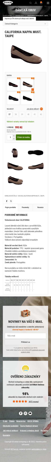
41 (35, 114)
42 (41, 114)
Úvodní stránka (7, 15)
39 (22, 114)
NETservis (14, 449)
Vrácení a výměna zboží (29, 431)
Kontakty (6, 435)
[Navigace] (48, 3)
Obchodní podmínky (10, 426)
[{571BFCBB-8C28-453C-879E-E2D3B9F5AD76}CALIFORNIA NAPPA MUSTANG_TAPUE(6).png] (15, 180)
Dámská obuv (20, 15)
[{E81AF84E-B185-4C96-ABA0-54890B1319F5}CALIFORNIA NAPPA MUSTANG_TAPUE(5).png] (36, 166)
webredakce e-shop (39, 449)
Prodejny (44, 431)
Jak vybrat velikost (10, 431)
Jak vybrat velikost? (33, 109)
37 (9, 114)
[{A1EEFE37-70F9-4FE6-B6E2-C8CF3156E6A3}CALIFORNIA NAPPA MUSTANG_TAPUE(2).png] (15, 152)
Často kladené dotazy (29, 426)
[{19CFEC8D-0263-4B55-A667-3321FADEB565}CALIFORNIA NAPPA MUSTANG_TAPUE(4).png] (15, 166)
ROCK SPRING (33, 421)
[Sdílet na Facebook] (7, 201)
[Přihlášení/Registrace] (36, 3)
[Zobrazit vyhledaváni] (30, 3)
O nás (5, 421)
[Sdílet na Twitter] (11, 201)
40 (28, 114)
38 (16, 114)
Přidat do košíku (23, 137)
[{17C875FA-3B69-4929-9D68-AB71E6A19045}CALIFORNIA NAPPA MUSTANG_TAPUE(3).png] (36, 152)
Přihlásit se (25, 342)
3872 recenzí (33, 402)
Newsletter (21, 421)
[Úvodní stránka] (8, 3)
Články (11, 421)
